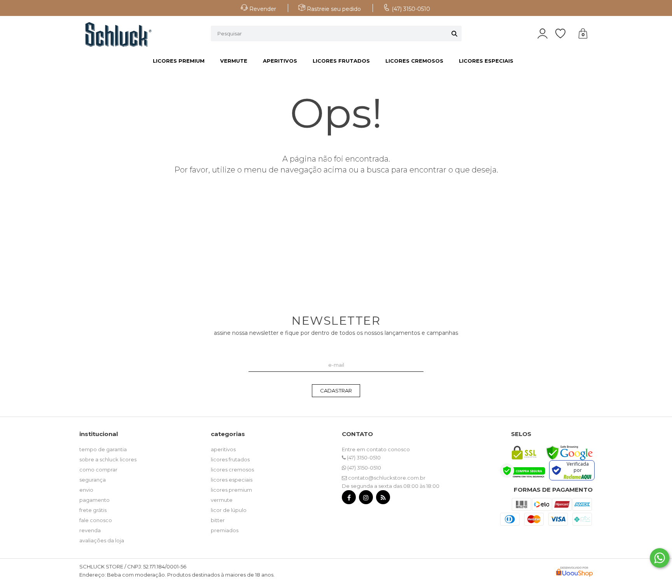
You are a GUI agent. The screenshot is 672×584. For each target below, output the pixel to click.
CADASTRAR (336, 390)
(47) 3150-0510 (363, 457)
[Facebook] (349, 499)
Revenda (90, 530)
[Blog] (383, 499)
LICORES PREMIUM (179, 61)
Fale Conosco (95, 520)
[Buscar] (454, 33)
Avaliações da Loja (101, 540)
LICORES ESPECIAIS (486, 61)
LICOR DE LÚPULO (229, 510)
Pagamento (94, 500)
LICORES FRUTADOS (341, 61)
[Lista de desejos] (564, 33)
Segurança (92, 480)
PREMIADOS (224, 530)
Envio (86, 490)
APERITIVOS (280, 61)
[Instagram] (366, 499)
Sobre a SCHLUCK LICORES (107, 459)
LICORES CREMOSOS (414, 61)
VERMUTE (233, 61)
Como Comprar (98, 469)
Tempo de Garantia (103, 449)
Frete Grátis (93, 510)
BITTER (218, 520)
